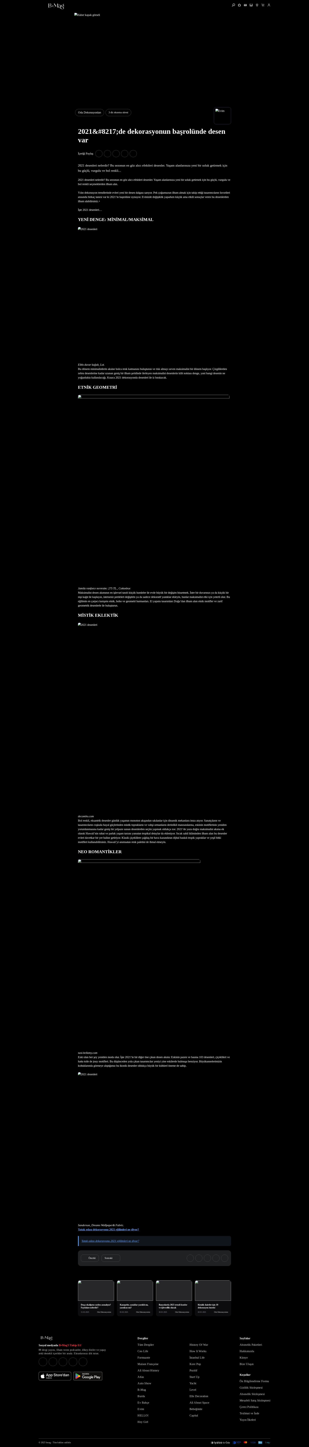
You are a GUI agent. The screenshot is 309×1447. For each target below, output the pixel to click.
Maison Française (148, 1364)
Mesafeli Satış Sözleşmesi (255, 1400)
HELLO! (143, 1415)
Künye (244, 1357)
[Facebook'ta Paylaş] (98, 153)
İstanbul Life (197, 1357)
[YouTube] (53, 1362)
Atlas (141, 1376)
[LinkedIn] (73, 1362)
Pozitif (193, 1370)
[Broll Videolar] (257, 5)
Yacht (193, 1383)
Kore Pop (195, 1364)
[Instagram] (43, 1362)
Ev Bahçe (143, 1402)
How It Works (198, 1351)
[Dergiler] (245, 5)
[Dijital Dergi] (251, 5)
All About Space (199, 1402)
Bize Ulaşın (247, 1364)
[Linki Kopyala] (224, 1258)
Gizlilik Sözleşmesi (251, 1387)
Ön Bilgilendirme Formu (254, 1381)
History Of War (199, 1344)
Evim (141, 1409)
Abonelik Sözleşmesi (252, 1394)
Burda (141, 1396)
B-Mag (142, 1389)
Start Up (195, 1376)
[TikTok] (83, 1362)
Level (193, 1389)
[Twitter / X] (63, 1362)
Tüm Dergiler (146, 1344)
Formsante (144, 1357)
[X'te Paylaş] (107, 153)
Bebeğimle (196, 1409)
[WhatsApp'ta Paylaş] (116, 153)
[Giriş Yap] (268, 5)
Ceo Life (143, 1351)
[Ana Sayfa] (46, 1338)
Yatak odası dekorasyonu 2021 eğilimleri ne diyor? (108, 1229)
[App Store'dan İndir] (55, 1376)
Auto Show (144, 1383)
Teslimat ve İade (249, 1413)
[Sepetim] (262, 5)
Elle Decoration (199, 1396)
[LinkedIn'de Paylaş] (124, 153)
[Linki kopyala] (133, 153)
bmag (48, 1442)
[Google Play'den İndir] (87, 1376)
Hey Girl (143, 1421)
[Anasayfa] (239, 5)
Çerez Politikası (249, 1406)
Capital (194, 1415)
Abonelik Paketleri (251, 1344)
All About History (148, 1370)
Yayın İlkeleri (248, 1419)
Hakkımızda (247, 1351)
